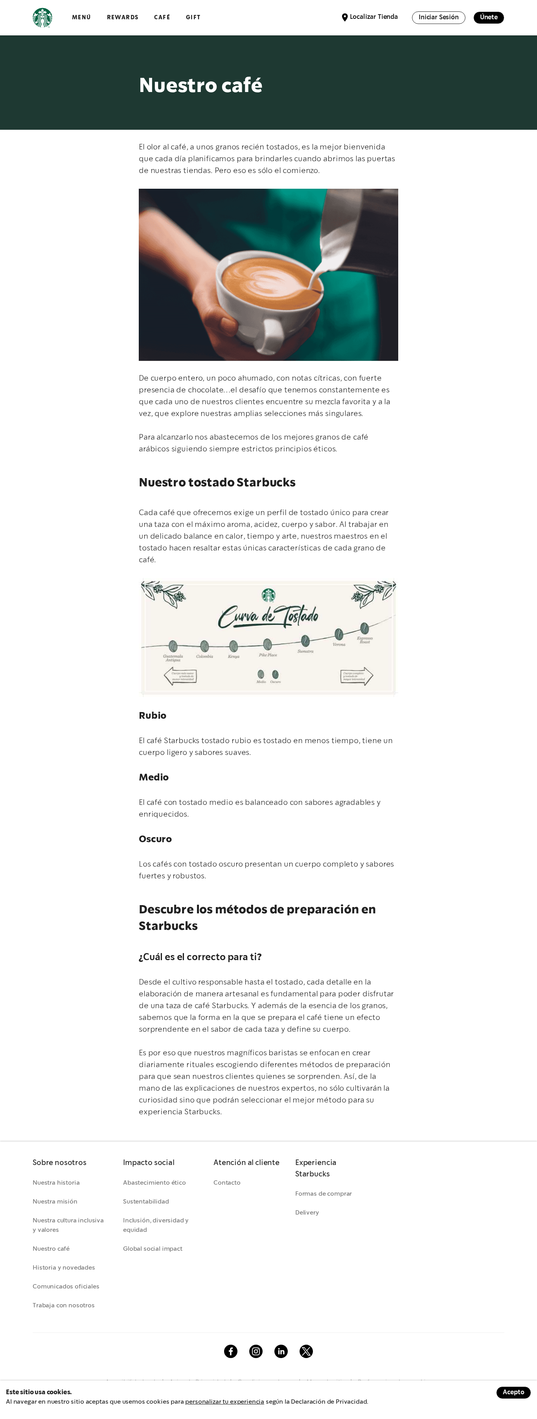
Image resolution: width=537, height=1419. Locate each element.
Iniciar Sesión (439, 17)
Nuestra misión (55, 1202)
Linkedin (281, 1351)
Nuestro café (51, 1249)
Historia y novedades (64, 1268)
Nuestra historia (56, 1183)
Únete (489, 17)
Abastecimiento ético (154, 1183)
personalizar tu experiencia (224, 1402)
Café (162, 17)
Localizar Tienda (374, 17)
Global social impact (152, 1249)
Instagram (256, 1351)
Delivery (307, 1213)
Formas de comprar (323, 1194)
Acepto (513, 1392)
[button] (70, 1163)
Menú (81, 17)
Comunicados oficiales (66, 1287)
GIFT (193, 17)
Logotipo (42, 18)
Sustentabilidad (146, 1202)
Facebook (230, 1351)
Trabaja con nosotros (64, 1306)
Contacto (227, 1183)
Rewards (123, 17)
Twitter (306, 1351)
